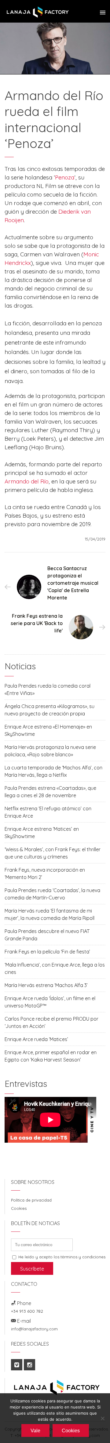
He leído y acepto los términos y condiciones (61, 1256)
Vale (35, 1430)
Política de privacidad (31, 1200)
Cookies (19, 1208)
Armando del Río (27, 481)
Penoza (64, 177)
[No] (102, 1418)
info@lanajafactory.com (34, 1328)
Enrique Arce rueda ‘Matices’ (36, 1039)
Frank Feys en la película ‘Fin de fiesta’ (47, 952)
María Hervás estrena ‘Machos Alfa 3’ (46, 985)
